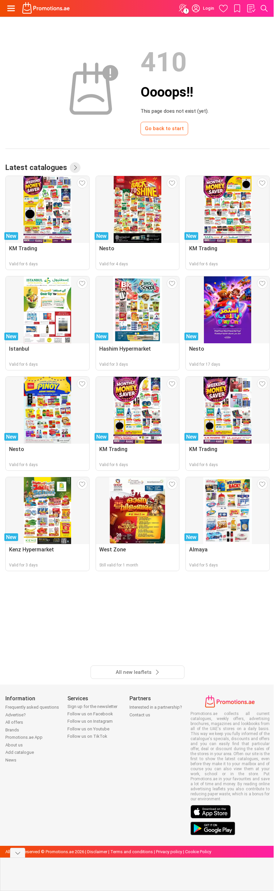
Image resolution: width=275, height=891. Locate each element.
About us (14, 744)
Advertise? (15, 714)
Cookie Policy (198, 851)
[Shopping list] (250, 8)
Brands (12, 729)
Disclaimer (97, 851)
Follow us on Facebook (90, 713)
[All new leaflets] (75, 167)
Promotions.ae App (24, 737)
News (10, 760)
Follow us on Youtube (88, 728)
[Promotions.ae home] (46, 8)
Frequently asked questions (32, 707)
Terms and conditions (131, 851)
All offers (14, 722)
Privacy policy (169, 851)
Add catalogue (19, 752)
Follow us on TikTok (87, 736)
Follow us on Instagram (90, 721)
